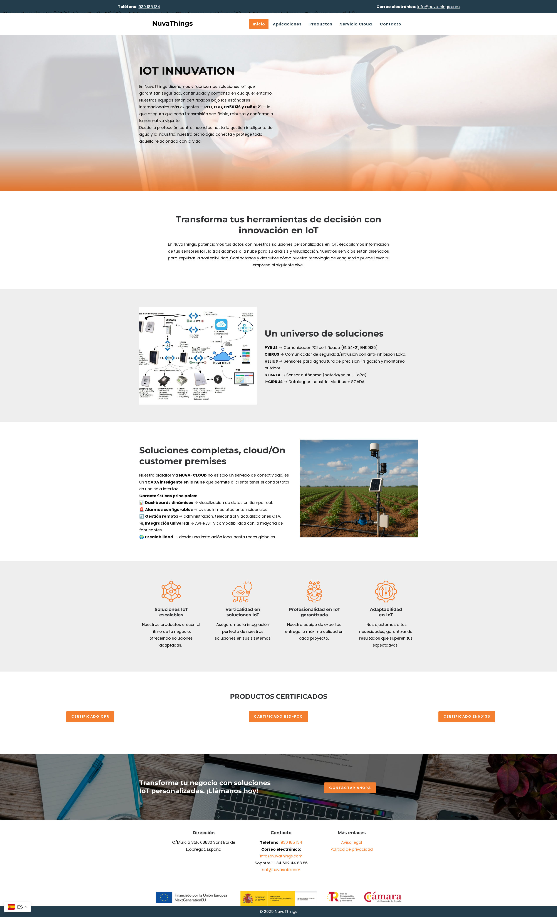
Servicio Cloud (356, 24)
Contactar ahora (350, 787)
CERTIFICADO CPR (90, 716)
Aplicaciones (287, 24)
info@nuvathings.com (281, 856)
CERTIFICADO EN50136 (466, 716)
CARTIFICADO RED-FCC (278, 716)
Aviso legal (351, 842)
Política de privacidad (352, 849)
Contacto (390, 24)
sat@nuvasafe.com (281, 869)
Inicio (259, 24)
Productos (320, 24)
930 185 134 (291, 842)
